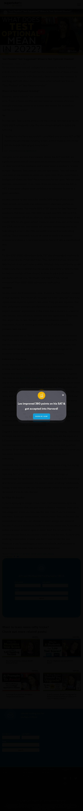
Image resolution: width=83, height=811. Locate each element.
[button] (63, 395)
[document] (41, 405)
